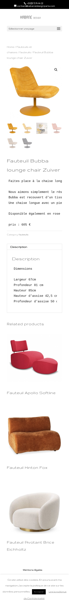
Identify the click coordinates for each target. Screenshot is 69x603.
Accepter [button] (39, 592)
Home (10, 46)
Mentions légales (32, 570)
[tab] (34, 247)
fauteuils (25, 52)
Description (18, 246)
